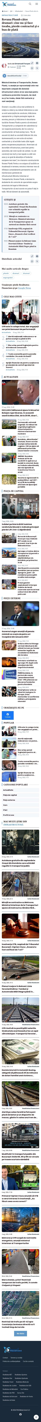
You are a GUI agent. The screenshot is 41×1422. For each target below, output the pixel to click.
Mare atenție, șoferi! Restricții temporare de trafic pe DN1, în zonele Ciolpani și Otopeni (19, 1283)
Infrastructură (19, 11)
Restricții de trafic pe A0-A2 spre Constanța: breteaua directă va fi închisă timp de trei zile (18, 1324)
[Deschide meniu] (36, 4)
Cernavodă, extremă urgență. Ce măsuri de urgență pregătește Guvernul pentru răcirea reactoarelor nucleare (27, 428)
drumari (26, 273)
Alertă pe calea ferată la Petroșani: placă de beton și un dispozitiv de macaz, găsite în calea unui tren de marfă (19, 1116)
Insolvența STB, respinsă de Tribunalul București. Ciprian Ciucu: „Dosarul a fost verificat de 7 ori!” (22, 232)
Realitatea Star (7, 1378)
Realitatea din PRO (9, 1393)
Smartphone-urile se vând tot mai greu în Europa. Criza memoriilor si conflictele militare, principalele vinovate (28, 695)
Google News (24, 288)
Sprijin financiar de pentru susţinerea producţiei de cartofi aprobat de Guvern (22, 365)
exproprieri (8, 278)
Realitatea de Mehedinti (10, 1389)
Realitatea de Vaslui (26, 1396)
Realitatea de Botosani (10, 1396)
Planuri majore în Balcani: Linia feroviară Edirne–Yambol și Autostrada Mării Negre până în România (22, 245)
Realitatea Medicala (22, 1382)
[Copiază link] (32, 63)
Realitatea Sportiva (21, 1375)
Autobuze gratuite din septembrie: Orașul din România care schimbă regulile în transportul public (23, 208)
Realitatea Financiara (30, 1025)
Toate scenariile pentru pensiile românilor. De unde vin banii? (21, 355)
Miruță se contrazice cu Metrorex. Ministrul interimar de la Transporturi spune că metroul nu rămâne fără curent (22, 220)
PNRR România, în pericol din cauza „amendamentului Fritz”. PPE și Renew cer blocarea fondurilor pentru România (27, 679)
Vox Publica (24, 1389)
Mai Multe (20, 1333)
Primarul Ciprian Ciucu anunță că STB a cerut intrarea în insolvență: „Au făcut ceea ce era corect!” (20, 1199)
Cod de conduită (28, 1361)
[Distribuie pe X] (37, 68)
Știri (11, 11)
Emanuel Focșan (23, 63)
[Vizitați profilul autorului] (4, 65)
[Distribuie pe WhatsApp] (32, 68)
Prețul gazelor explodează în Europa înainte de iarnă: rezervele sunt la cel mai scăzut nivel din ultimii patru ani (28, 588)
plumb (6, 273)
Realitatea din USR (25, 1386)
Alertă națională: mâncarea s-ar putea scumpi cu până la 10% (21, 337)
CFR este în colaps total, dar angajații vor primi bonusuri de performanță (20, 328)
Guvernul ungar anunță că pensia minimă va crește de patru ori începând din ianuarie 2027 (18, 634)
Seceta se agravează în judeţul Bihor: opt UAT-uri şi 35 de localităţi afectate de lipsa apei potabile (28, 482)
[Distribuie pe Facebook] (37, 63)
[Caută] (30, 4)
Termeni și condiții (16, 1358)
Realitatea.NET (7, 1375)
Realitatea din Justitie (10, 1386)
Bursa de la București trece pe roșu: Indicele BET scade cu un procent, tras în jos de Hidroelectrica (27, 541)
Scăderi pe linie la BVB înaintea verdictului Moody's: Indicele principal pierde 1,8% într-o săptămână (20, 527)
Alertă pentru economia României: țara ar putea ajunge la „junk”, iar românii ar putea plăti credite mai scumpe (28, 572)
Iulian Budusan (33, 857)
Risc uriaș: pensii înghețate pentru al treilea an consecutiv (22, 346)
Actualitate (6, 332)
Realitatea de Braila (9, 1400)
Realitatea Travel (8, 1382)
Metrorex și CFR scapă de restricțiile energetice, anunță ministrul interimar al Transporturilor (19, 1241)
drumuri (16, 273)
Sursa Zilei (20, 1393)
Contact (5, 1358)
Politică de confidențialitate (11, 1361)
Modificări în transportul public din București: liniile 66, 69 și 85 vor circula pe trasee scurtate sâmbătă (20, 1157)
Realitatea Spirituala (21, 1378)
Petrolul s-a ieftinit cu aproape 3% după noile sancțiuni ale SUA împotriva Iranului (28, 664)
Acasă (6, 11)
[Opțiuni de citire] (36, 1417)
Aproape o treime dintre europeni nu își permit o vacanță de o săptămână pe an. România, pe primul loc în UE (28, 557)
